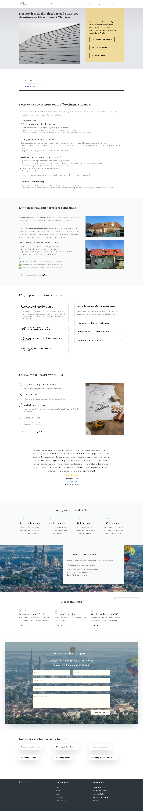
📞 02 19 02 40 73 (98, 55)
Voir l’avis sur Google (71, 481)
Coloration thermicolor (100, 747)
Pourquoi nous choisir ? (85, 4)
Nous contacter (118, 4)
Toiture (58, 787)
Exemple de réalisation (32, 86)
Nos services (55, 4)
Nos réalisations (69, 4)
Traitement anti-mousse (30, 747)
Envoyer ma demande (100, 712)
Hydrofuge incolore (28, 758)
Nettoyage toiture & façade (66, 747)
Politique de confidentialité (101, 797)
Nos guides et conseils (103, 4)
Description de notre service (34, 84)
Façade (58, 790)
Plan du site (96, 801)
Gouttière (59, 797)
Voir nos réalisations (99, 47)
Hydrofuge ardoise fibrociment (103, 758)
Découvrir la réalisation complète (34, 275)
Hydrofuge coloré (63, 758)
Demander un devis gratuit (102, 39)
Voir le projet (26, 626)
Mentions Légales (98, 794)
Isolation (58, 794)
